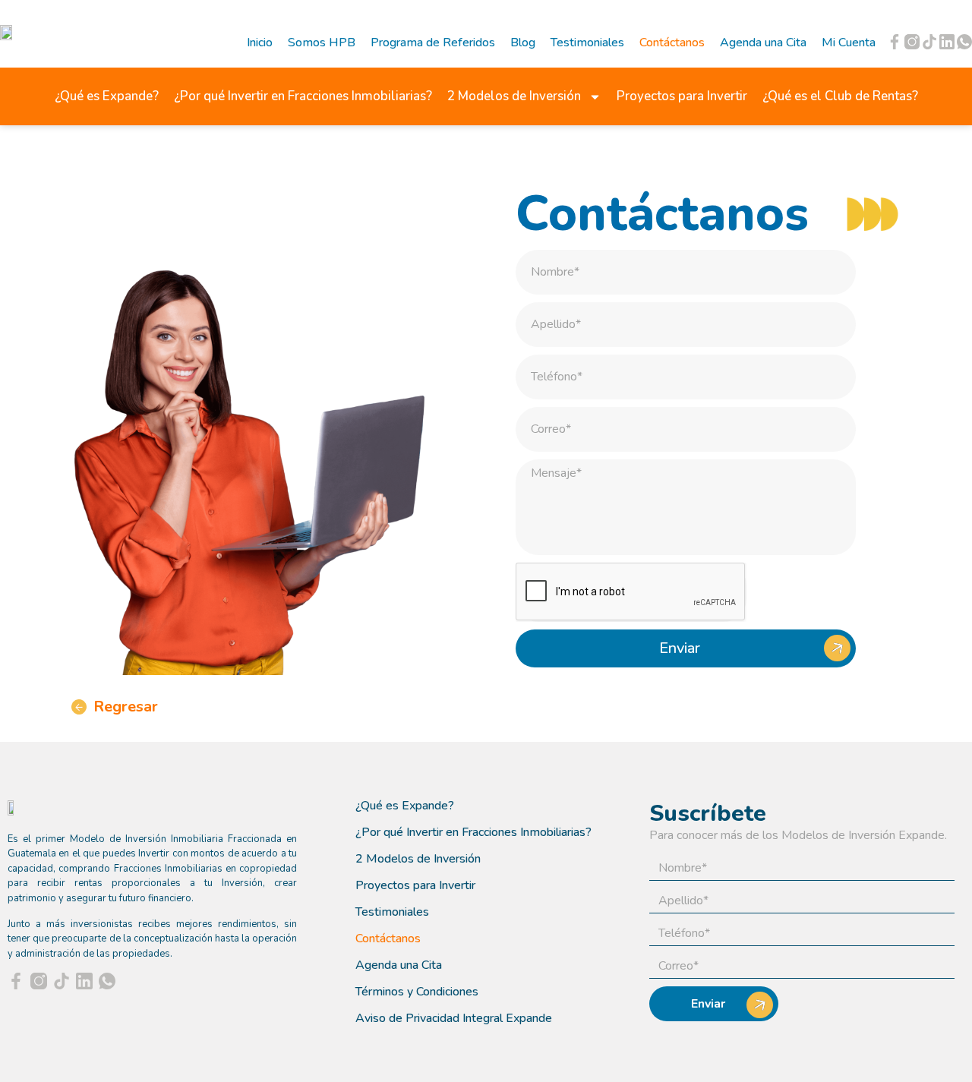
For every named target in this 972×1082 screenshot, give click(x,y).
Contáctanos (672, 42)
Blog (522, 42)
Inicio (260, 42)
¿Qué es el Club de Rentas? (840, 96)
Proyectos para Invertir (682, 96)
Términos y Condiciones (416, 991)
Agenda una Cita (763, 42)
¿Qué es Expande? (107, 96)
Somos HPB (321, 42)
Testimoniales (587, 42)
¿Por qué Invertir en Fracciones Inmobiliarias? (303, 96)
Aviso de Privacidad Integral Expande (453, 1018)
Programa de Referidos (433, 42)
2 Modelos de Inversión (514, 96)
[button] (114, 708)
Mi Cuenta (849, 42)
